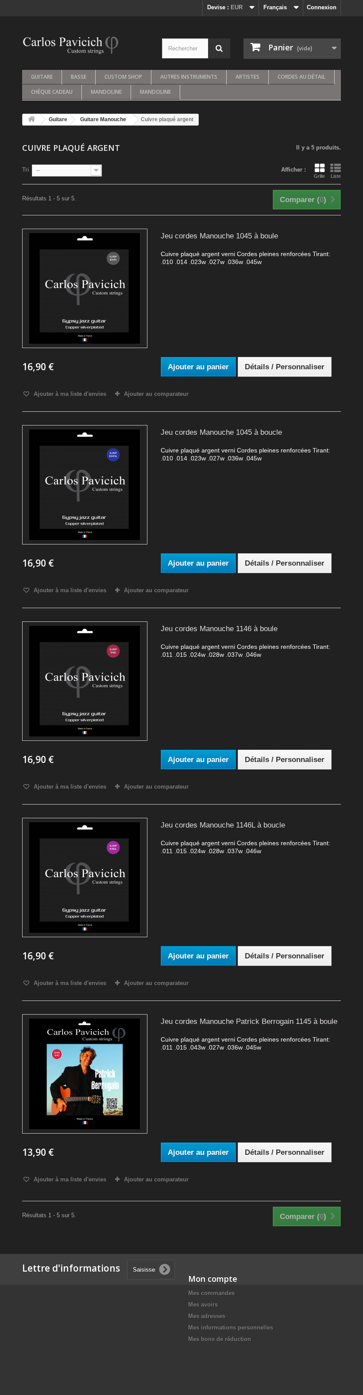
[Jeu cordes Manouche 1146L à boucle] (85, 877)
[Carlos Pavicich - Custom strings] (71, 44)
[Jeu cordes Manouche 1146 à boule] (85, 681)
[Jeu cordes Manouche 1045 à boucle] (85, 484)
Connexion (321, 7)
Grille (319, 176)
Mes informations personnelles (230, 1327)
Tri (25, 169)
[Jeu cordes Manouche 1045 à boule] (85, 288)
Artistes (247, 76)
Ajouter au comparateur (156, 394)
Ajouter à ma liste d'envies (69, 394)
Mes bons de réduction (219, 1339)
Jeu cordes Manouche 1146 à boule (219, 629)
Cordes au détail (301, 76)
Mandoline (106, 92)
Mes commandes (211, 1293)
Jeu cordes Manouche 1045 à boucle (221, 432)
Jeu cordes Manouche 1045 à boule (219, 236)
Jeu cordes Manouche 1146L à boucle (223, 825)
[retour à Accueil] (31, 119)
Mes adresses (206, 1316)
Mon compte (212, 1278)
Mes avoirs (203, 1304)
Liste (336, 176)
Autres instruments (188, 76)
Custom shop (123, 76)
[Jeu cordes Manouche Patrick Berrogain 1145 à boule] (85, 1074)
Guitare (42, 76)
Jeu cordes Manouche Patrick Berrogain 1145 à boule (249, 1021)
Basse (78, 76)
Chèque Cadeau (52, 92)
